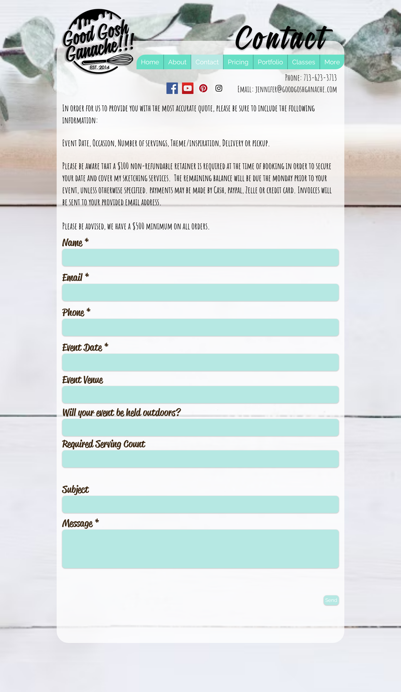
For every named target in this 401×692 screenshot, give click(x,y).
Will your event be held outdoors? (121, 412)
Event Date (82, 347)
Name (72, 242)
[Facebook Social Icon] (172, 88)
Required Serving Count (103, 444)
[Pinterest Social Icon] (203, 88)
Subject (75, 489)
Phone (73, 312)
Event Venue (82, 380)
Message (77, 523)
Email (72, 277)
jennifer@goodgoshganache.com (296, 89)
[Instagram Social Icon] (219, 88)
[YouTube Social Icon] (187, 88)
